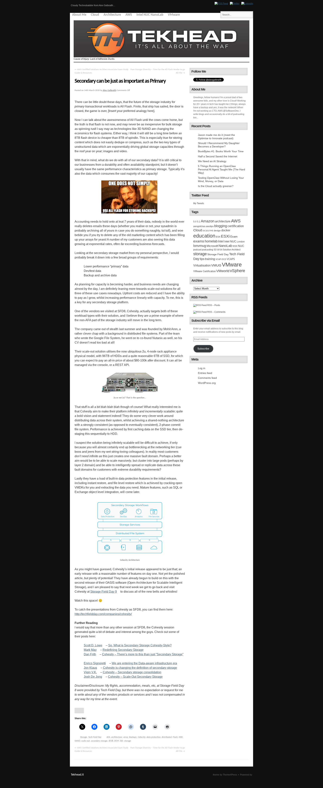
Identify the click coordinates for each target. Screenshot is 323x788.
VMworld (222, 271)
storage (127, 741)
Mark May (90, 649)
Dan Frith (90, 654)
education (204, 236)
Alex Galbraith (109, 90)
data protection (154, 737)
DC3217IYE (208, 231)
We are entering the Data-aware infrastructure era (144, 663)
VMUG (216, 265)
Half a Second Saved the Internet (217, 156)
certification (235, 226)
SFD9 (116, 741)
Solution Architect (231, 249)
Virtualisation (202, 265)
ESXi (225, 236)
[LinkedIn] (247, 3)
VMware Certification (204, 271)
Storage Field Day (218, 254)
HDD (181, 737)
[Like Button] (79, 710)
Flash (175, 737)
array (125, 737)
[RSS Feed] (221, 3)
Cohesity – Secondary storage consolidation (132, 672)
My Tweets (198, 203)
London (241, 242)
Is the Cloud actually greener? (215, 186)
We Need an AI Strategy (212, 161)
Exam (234, 236)
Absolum (205, 774)
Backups (133, 737)
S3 (215, 250)
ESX (218, 236)
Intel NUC (230, 241)
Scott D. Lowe (93, 645)
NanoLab (225, 246)
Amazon (207, 221)
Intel (221, 241)
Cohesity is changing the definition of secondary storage (140, 667)
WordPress (244, 778)
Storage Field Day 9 (103, 591)
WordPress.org (207, 382)
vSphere (237, 270)
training (210, 258)
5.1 (198, 222)
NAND (77, 741)
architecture (116, 737)
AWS (128, 15)
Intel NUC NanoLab (149, 15)
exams (198, 241)
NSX (235, 246)
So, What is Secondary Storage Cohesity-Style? (140, 645)
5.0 (194, 222)
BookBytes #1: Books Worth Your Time (221, 151)
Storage (83, 737)
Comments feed (207, 377)
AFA (108, 737)
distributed (167, 737)
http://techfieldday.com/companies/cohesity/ (103, 614)
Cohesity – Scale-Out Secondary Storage (135, 676)
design (217, 230)
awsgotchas (199, 226)
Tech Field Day (94, 737)
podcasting (207, 250)
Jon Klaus (90, 667)
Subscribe (203, 348)
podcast (197, 249)
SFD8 (111, 741)
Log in (201, 368)
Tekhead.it (77, 774)
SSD (121, 741)
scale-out (85, 741)
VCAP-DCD (221, 259)
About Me (79, 15)
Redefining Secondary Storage (123, 649)
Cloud (95, 15)
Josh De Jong (93, 676)
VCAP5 (231, 259)
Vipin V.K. (90, 672)
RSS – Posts (213, 305)
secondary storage (99, 741)
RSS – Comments (216, 312)
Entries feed (205, 373)
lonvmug (199, 246)
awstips (210, 226)
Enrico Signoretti (95, 663)
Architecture (112, 15)
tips (202, 258)
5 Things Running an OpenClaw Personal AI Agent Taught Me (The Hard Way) (221, 169)
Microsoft (212, 245)
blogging (220, 226)
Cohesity (141, 737)
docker (225, 230)
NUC (241, 245)
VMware (174, 15)
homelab (211, 241)
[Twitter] (234, 3)
